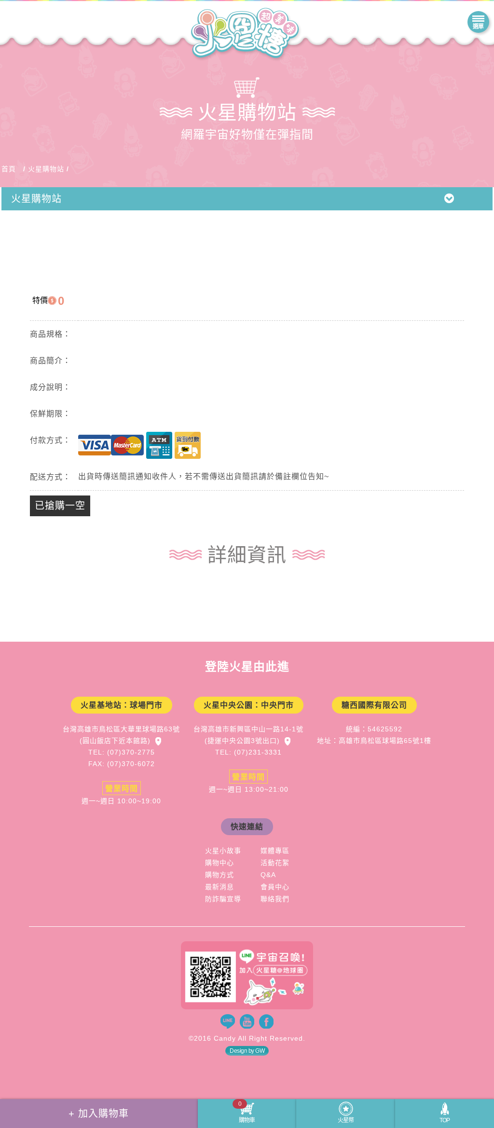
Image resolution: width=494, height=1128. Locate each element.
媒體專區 (275, 850)
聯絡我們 (275, 899)
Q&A (268, 875)
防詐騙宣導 (223, 899)
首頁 (8, 169)
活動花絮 (275, 863)
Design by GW (247, 1050)
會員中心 (275, 887)
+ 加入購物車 (99, 1113)
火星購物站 (46, 169)
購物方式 (219, 875)
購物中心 (219, 863)
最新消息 (219, 887)
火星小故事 (223, 850)
